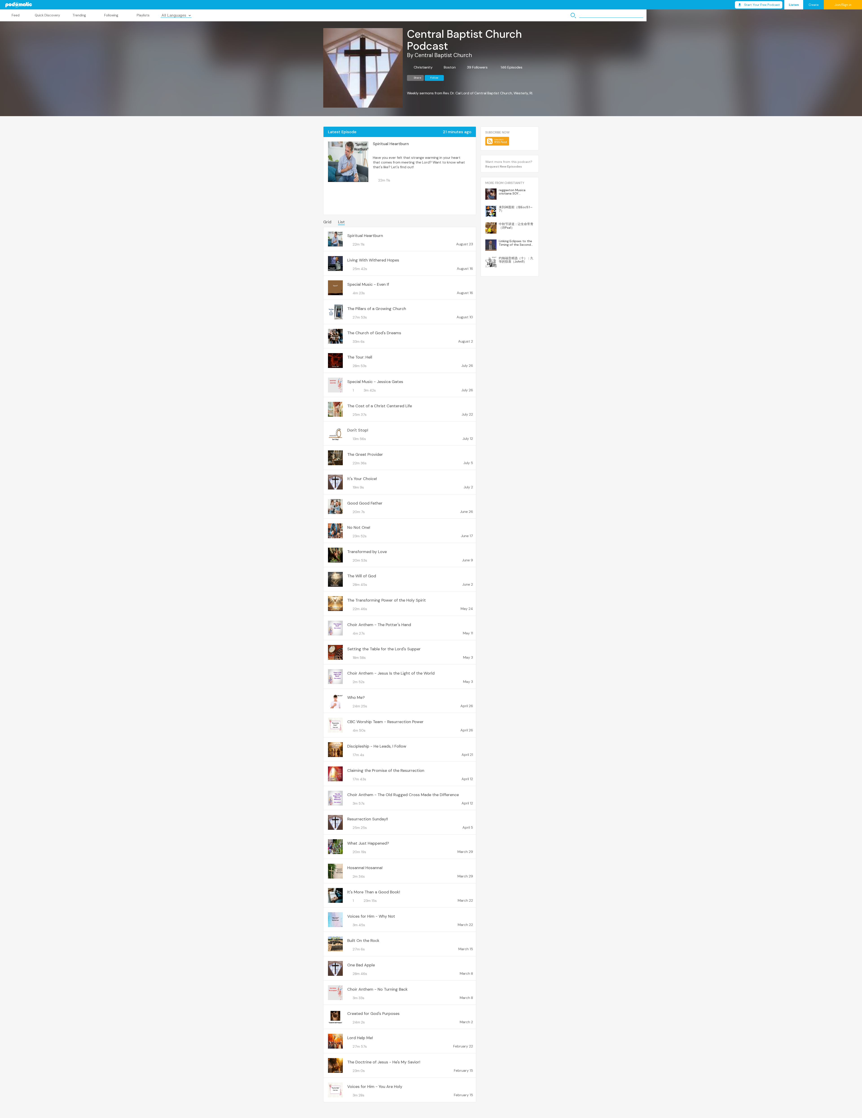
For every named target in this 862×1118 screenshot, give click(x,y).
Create (814, 5)
